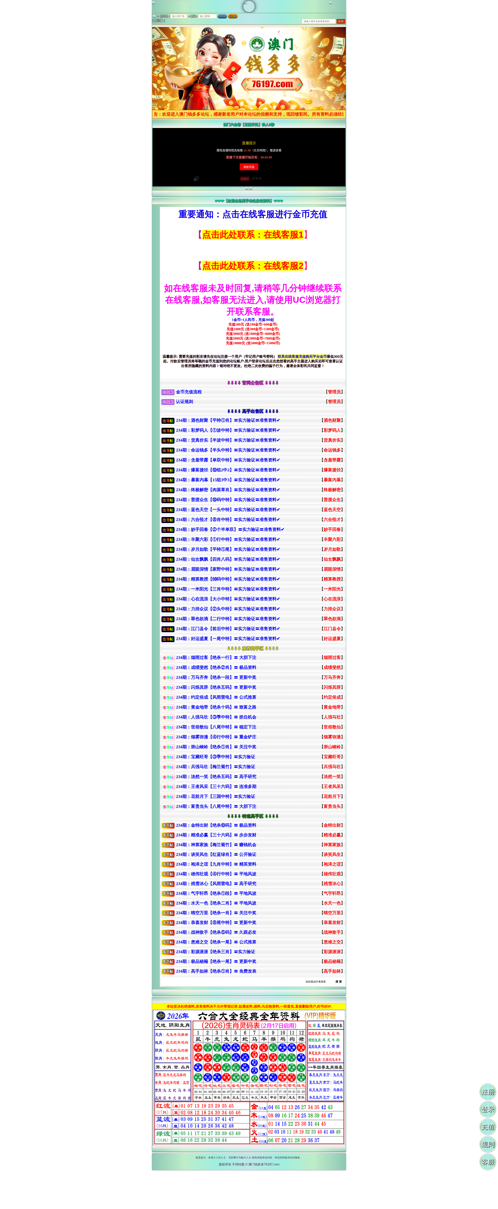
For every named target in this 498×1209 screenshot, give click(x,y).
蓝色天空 (332, 509)
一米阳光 (332, 589)
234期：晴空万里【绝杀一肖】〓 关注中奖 (216, 912)
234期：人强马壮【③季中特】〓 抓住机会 (216, 717)
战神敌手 (332, 932)
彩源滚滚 (332, 951)
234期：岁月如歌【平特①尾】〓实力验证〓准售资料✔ (228, 549)
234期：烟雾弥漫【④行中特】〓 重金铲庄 (216, 736)
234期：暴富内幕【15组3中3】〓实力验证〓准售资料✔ (228, 479)
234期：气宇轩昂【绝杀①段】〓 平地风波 (216, 893)
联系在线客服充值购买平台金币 (302, 356)
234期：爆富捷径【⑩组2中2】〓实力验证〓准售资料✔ (228, 469)
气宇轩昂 (332, 893)
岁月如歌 (332, 549)
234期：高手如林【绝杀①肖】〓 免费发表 (216, 971)
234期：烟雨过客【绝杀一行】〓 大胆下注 (216, 657)
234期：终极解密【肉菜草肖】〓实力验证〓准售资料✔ (228, 489)
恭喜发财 (332, 922)
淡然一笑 (332, 776)
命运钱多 (332, 450)
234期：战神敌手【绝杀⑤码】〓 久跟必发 (216, 932)
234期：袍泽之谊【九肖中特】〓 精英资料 (216, 864)
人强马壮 (332, 717)
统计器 (158, 20)
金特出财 (332, 825)
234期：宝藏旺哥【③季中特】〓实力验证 (215, 756)
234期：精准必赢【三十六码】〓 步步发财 (216, 834)
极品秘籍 (332, 961)
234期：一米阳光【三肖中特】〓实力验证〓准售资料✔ (228, 589)
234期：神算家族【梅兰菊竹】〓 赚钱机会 (216, 844)
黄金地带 (332, 707)
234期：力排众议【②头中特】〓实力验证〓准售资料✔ (228, 608)
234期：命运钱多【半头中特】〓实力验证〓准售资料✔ (228, 450)
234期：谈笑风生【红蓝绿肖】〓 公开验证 (216, 854)
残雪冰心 (332, 883)
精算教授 (332, 579)
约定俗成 (332, 697)
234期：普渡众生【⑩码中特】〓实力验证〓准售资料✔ (228, 499)
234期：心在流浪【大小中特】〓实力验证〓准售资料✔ (228, 598)
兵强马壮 (332, 766)
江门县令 (332, 628)
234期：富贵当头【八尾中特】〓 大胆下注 (216, 806)
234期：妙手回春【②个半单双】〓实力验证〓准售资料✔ (230, 529)
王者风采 (332, 786)
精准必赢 (332, 834)
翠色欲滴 (332, 618)
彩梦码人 (332, 430)
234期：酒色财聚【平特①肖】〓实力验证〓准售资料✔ (228, 420)
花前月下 (332, 796)
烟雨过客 (332, 657)
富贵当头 (332, 806)
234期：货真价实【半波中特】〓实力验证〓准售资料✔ (228, 440)
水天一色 (332, 903)
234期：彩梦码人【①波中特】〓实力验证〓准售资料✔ (228, 430)
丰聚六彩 (332, 539)
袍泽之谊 (332, 864)
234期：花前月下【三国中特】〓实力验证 (215, 796)
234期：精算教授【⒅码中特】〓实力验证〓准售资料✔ (228, 579)
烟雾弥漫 (332, 736)
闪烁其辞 (332, 687)
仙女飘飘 (332, 559)
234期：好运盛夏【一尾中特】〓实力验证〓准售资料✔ (228, 638)
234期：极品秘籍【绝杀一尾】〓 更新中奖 (216, 961)
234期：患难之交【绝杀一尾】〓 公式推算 (216, 941)
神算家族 (332, 844)
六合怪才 (332, 519)
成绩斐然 (332, 667)
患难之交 (332, 941)
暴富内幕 (332, 479)
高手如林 (332, 971)
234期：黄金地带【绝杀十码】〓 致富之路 (216, 707)
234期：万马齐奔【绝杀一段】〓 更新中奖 (216, 677)
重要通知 (196, 214)
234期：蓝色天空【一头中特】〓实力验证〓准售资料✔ (228, 509)
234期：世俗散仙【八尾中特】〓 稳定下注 (216, 726)
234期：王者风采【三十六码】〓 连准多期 (216, 786)
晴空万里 (332, 912)
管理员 (334, 391)
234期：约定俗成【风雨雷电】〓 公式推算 (216, 697)
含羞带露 (332, 459)
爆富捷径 (332, 469)
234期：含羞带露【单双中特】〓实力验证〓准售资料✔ (228, 459)
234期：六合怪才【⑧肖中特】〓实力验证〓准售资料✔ (228, 519)
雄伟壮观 (332, 873)
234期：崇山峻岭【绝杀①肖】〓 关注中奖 (216, 746)
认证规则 (184, 401)
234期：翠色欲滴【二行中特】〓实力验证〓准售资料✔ (228, 618)
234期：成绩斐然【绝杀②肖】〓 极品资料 (216, 667)
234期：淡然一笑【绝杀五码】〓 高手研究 (216, 776)
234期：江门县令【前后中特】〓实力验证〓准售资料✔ (228, 628)
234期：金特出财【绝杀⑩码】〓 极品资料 (216, 825)
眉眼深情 (332, 569)
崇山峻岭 (332, 746)
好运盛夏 (332, 638)
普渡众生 (332, 499)
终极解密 (332, 489)
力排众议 (332, 608)
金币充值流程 (189, 391)
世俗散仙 (332, 726)
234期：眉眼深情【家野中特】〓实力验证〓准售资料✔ (228, 569)
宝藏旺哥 (332, 756)
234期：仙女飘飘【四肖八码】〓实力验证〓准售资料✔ (228, 559)
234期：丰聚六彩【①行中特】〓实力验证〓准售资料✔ (228, 539)
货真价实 (332, 440)
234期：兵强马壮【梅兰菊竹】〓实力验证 (215, 766)
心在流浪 (332, 598)
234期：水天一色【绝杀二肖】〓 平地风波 (216, 903)
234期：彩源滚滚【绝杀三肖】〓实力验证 (215, 951)
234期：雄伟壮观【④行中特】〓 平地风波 (216, 873)
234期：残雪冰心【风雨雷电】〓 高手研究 (216, 883)
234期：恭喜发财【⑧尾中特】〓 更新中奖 (216, 922)
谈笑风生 (332, 854)
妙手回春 (332, 529)
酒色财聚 (332, 420)
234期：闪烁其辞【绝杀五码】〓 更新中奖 (216, 687)
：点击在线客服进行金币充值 (270, 214)
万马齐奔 (332, 677)
